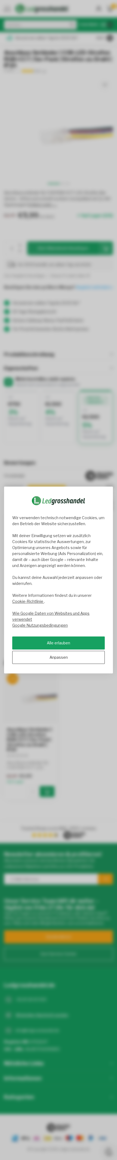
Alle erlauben (58, 643)
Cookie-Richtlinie (28, 601)
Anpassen (59, 657)
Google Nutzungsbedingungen (40, 625)
